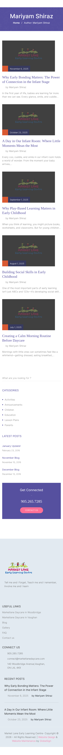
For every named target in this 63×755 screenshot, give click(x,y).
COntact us (31, 518)
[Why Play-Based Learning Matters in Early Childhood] (28, 194)
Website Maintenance (24, 748)
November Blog (10, 465)
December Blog (10, 477)
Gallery (6, 635)
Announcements (13, 412)
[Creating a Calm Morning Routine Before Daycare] (28, 322)
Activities (10, 407)
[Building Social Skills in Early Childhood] (28, 258)
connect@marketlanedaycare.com (26, 666)
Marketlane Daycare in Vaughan (19, 625)
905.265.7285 (15, 661)
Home (16, 30)
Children (9, 417)
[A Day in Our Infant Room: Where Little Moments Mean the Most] (28, 127)
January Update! (11, 454)
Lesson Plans (12, 428)
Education (10, 422)
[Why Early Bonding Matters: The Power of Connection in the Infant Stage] (28, 63)
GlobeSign (45, 748)
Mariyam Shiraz (17, 95)
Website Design (46, 745)
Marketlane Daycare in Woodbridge (21, 620)
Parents (9, 433)
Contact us (8, 645)
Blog (4, 630)
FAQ (4, 640)
